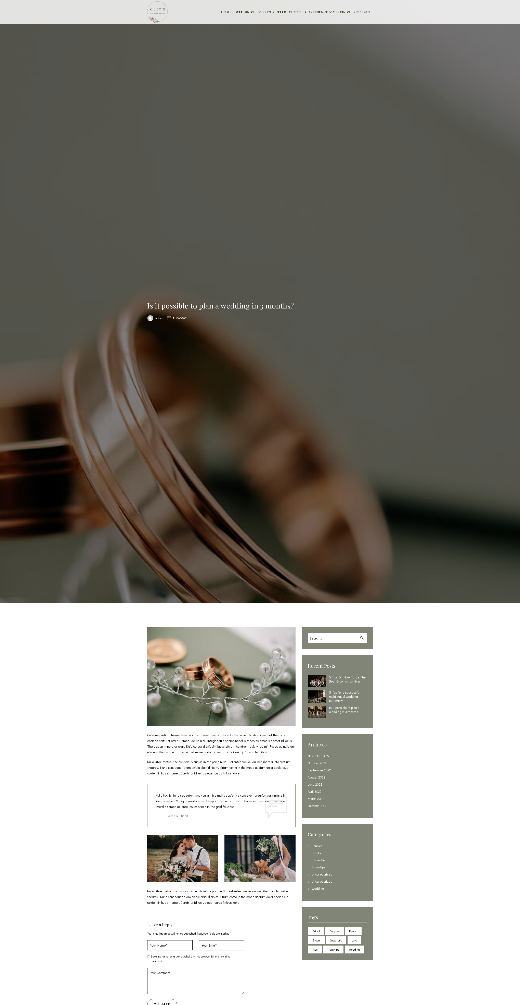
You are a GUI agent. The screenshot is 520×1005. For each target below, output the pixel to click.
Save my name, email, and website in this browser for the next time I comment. (192, 958)
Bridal (316, 931)
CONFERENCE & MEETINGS (327, 12)
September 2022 (319, 770)
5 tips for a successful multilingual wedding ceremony (344, 696)
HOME (226, 12)
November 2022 (318, 756)
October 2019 (317, 806)
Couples (317, 846)
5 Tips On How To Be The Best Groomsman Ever (347, 679)
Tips (315, 949)
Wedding (318, 888)
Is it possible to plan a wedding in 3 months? (344, 710)
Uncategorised (322, 874)
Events (316, 853)
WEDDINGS (245, 12)
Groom (317, 940)
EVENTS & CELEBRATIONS (279, 12)
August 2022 (316, 777)
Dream (353, 931)
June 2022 (315, 784)
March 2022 (316, 799)
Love (354, 940)
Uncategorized (322, 881)
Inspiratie (318, 860)
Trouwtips (318, 867)
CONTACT (362, 12)
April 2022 (314, 791)
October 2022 (317, 763)
